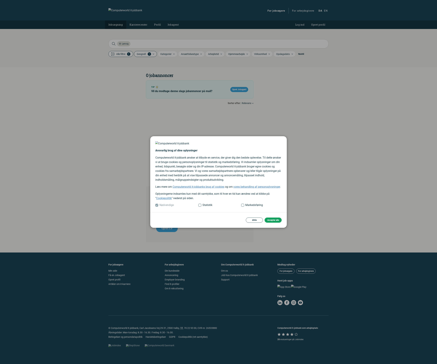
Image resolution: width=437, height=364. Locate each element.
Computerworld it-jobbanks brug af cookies (198, 186)
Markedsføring (254, 205)
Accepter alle (273, 220)
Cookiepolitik (164, 198)
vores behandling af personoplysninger (256, 186)
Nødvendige (166, 205)
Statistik (207, 205)
